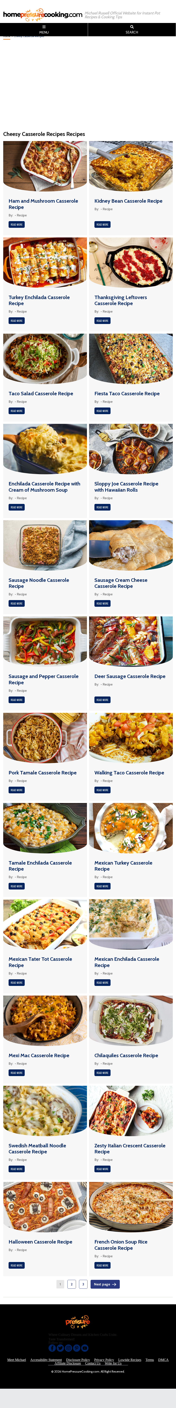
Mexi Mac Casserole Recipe (39, 1055)
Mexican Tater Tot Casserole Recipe (40, 962)
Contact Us (92, 1363)
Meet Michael (16, 1360)
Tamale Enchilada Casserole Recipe (40, 866)
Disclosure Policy (78, 1360)
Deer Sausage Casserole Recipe (129, 676)
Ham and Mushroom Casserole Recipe (43, 204)
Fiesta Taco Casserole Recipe (127, 393)
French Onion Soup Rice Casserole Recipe (120, 1245)
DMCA (163, 1360)
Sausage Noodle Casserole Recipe (39, 583)
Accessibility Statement (46, 1360)
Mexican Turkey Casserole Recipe (123, 866)
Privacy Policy (104, 1360)
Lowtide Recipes (129, 1360)
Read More (17, 224)
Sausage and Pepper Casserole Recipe (44, 679)
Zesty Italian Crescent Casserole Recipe (129, 1148)
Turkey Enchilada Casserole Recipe (39, 300)
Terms (150, 1360)
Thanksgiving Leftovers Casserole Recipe (120, 300)
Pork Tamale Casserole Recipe (43, 772)
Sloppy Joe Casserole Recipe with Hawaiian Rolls (126, 486)
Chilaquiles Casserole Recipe (126, 1055)
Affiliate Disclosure (68, 1363)
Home (6, 36)
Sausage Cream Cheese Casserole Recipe (120, 583)
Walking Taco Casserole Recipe (129, 772)
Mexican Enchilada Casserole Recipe (126, 962)
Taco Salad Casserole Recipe (41, 393)
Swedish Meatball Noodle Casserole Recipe (37, 1148)
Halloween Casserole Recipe (40, 1242)
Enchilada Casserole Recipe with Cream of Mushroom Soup (44, 486)
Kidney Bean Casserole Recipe (128, 201)
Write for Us (113, 1363)
